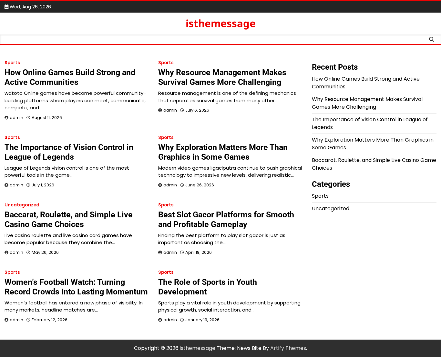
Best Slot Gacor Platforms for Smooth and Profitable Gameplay (226, 219)
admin (16, 117)
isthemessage (221, 23)
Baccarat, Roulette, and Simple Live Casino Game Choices (69, 219)
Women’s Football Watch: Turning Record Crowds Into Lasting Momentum (76, 286)
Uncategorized (22, 205)
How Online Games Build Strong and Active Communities (70, 77)
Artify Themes (288, 348)
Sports (12, 63)
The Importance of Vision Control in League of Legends (69, 152)
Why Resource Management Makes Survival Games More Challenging (222, 77)
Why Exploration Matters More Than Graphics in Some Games (223, 152)
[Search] (431, 39)
